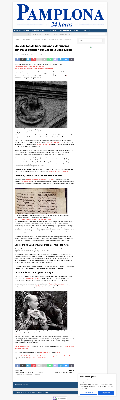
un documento (69, 249)
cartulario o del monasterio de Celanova (39, 179)
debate (68, 76)
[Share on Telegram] (60, 59)
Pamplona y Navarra (21, 30)
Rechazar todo (89, 392)
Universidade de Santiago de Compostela (41, 68)
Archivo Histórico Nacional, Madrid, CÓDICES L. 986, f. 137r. (33, 219)
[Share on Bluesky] (66, 59)
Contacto (86, 30)
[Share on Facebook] (17, 59)
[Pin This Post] (33, 59)
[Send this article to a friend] (39, 59)
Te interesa (36, 55)
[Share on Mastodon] (55, 59)
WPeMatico (19, 361)
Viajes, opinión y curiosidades (36, 358)
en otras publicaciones (32, 278)
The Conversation (45, 352)
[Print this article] (44, 59)
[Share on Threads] (71, 59)
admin (28, 55)
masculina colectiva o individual (58, 171)
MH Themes (45, 392)
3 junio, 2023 (20, 55)
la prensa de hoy (38, 30)
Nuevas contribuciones (44, 144)
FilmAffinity (18, 335)
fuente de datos (26, 181)
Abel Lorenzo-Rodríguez (22, 68)
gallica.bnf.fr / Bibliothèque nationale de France (29, 66)
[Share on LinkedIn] (28, 59)
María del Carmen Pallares (55, 142)
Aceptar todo (106, 392)
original (57, 352)
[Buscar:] (96, 34)
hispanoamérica (65, 30)
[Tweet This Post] (22, 59)
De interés (51, 30)
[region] (97, 385)
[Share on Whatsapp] (49, 59)
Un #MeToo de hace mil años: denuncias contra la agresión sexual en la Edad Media (47, 356)
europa (76, 30)
